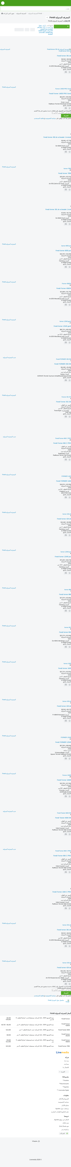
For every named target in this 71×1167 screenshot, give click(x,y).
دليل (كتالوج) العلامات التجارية (60, 1112)
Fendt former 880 (65, 594)
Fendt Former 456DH (63, 288)
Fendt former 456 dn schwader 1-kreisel (57, 137)
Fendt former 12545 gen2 (62, 326)
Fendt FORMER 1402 (63, 481)
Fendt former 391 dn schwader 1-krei (58, 209)
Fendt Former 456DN (66, 1040)
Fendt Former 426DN (66, 1024)
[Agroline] (59, 3)
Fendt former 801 (65, 632)
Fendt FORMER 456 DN (62, 364)
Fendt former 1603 (64, 668)
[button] (3, 3)
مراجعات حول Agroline (62, 1108)
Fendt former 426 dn (64, 519)
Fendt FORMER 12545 (63, 742)
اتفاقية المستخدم (39, 118)
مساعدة (66, 1064)
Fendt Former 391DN (66, 1035)
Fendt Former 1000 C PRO (62, 892)
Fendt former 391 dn (64, 56)
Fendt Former (66, 1019)
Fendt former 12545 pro (63, 557)
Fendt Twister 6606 (64, 1030)
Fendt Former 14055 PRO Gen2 (60, 93)
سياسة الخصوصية (50, 118)
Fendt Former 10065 (64, 780)
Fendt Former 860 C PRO (62, 443)
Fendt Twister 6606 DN (63, 818)
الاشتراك (66, 115)
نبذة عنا (66, 1061)
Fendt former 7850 (64, 173)
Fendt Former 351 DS (63, 402)
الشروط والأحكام (64, 1099)
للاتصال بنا (66, 1067)
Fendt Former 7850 (64, 1046)
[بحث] (3, 9)
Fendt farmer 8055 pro (63, 250)
